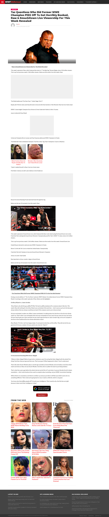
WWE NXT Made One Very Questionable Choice (62, 451)
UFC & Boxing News (59, 2)
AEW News (41, 2)
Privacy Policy (83, 515)
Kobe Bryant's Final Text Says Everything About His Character (62, 425)
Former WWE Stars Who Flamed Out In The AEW (19, 478)
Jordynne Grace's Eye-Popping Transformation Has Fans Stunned (63, 479)
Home (25, 2)
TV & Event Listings (91, 2)
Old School (71, 2)
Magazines (80, 2)
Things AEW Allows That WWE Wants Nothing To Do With (20, 425)
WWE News (32, 2)
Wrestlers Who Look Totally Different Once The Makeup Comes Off (20, 452)
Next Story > (42, 395)
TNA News (48, 2)
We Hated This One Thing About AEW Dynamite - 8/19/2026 (40, 452)
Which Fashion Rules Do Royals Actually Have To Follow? (18, 162)
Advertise (91, 515)
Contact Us (98, 515)
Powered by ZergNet (68, 400)
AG (19, 24)
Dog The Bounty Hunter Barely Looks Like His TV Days (41, 424)
